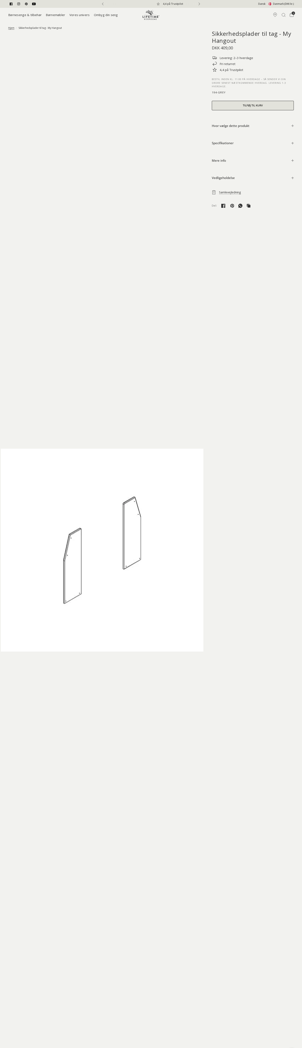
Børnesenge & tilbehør (25, 15)
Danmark (283, 4)
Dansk (261, 4)
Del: (214, 205)
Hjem (11, 28)
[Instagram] (19, 4)
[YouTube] (34, 4)
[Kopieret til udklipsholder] (248, 206)
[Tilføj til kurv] (253, 105)
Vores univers (79, 15)
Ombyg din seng (106, 15)
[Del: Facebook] (223, 206)
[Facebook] (11, 4)
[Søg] (284, 15)
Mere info (219, 160)
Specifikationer (223, 143)
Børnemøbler (55, 15)
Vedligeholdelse (223, 178)
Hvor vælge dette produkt (230, 126)
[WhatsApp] (240, 206)
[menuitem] (26, 15)
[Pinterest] (26, 4)
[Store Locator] (275, 15)
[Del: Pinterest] (232, 206)
